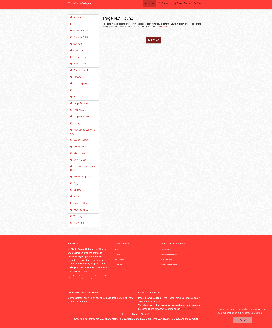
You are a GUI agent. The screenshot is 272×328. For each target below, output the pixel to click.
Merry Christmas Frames (169, 254)
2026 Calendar (166, 249)
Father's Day (79, 64)
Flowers (76, 77)
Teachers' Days (80, 203)
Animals (76, 18)
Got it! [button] (243, 320)
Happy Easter (79, 110)
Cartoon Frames (167, 259)
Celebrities (77, 51)
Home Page (162, 27)
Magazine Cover (80, 140)
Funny (75, 90)
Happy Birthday (80, 104)
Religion (76, 183)
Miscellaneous (79, 153)
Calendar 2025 (80, 31)
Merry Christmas (80, 147)
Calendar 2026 (80, 37)
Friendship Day (80, 84)
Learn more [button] (256, 313)
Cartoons (77, 44)
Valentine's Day (80, 210)
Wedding (77, 216)
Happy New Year (80, 117)
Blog (134, 314)
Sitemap (124, 314)
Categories (118, 264)
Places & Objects (81, 177)
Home (150, 4)
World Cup (78, 223)
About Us (145, 314)
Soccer (76, 197)
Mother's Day (79, 160)
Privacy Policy (183, 4)
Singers (76, 190)
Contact (164, 4)
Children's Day (79, 57)
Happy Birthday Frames (169, 264)
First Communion (81, 71)
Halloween (77, 97)
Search (200, 4)
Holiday (76, 123)
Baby (75, 24)
